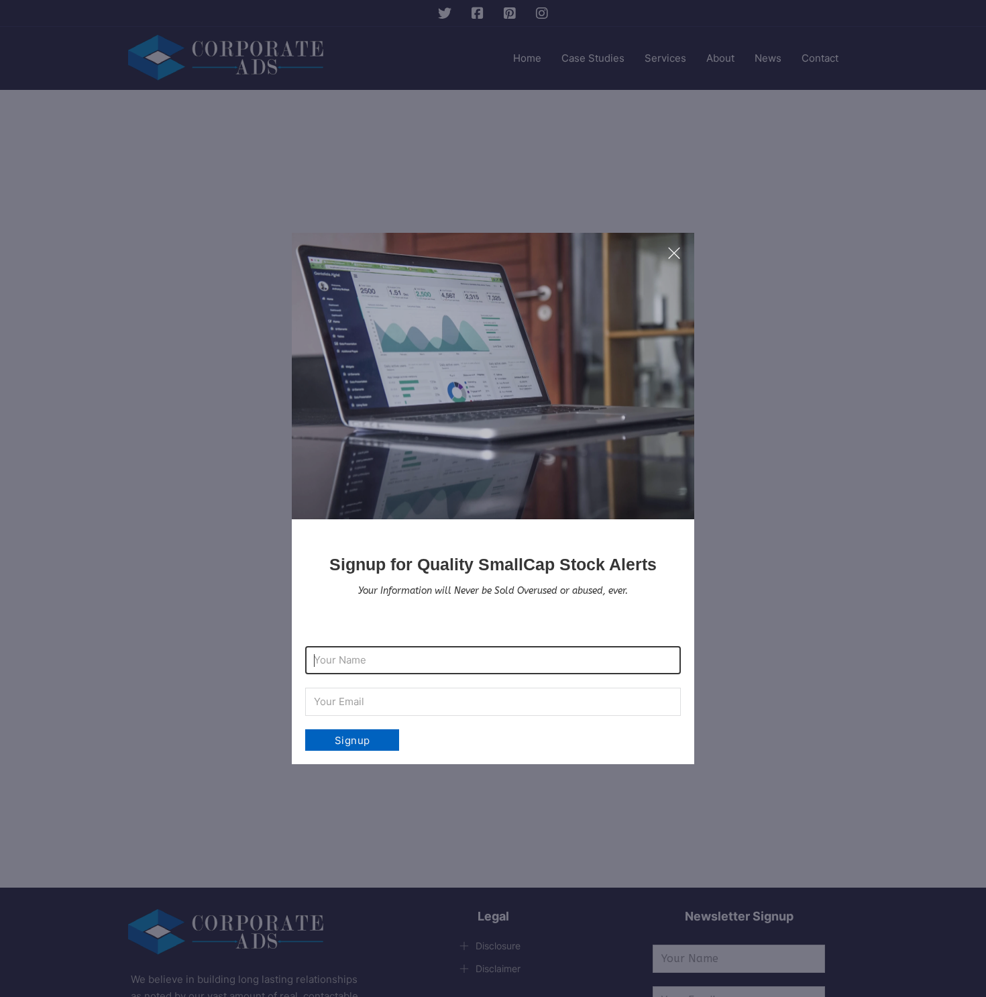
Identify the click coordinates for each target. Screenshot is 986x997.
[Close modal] (674, 254)
